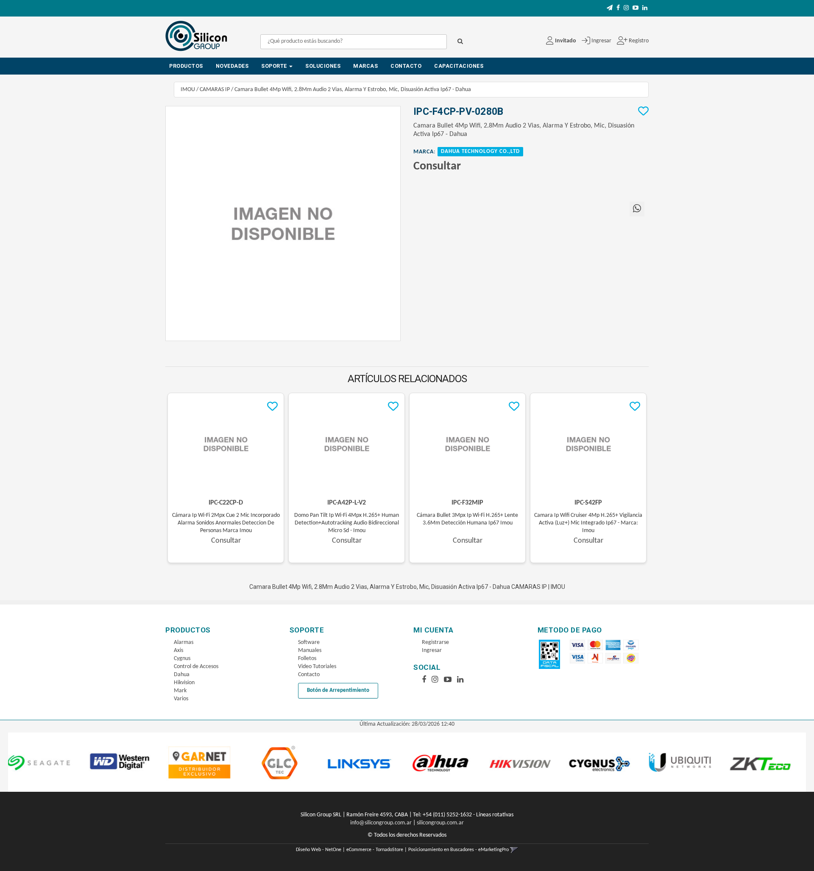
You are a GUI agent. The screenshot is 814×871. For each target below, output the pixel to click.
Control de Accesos (196, 666)
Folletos (307, 658)
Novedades (232, 66)
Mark (180, 691)
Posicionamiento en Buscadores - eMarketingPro (458, 849)
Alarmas (183, 642)
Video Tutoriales (317, 666)
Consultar (437, 166)
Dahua (182, 674)
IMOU (188, 89)
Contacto (405, 66)
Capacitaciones (458, 66)
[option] (63, 762)
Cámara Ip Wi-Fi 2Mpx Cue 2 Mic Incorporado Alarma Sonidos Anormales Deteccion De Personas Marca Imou (226, 523)
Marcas (365, 66)
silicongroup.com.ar (440, 823)
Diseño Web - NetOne (318, 849)
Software (309, 642)
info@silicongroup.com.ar (381, 823)
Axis (178, 650)
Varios (181, 699)
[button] (609, 8)
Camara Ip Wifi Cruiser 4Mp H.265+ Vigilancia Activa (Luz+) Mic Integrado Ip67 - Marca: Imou (588, 523)
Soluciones (322, 66)
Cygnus (182, 658)
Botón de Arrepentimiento (338, 690)
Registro (638, 41)
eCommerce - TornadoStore (374, 849)
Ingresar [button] (601, 41)
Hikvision (184, 683)
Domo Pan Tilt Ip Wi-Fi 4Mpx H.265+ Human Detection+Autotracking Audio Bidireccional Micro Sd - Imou (346, 523)
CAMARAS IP (215, 89)
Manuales (309, 650)
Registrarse (435, 642)
